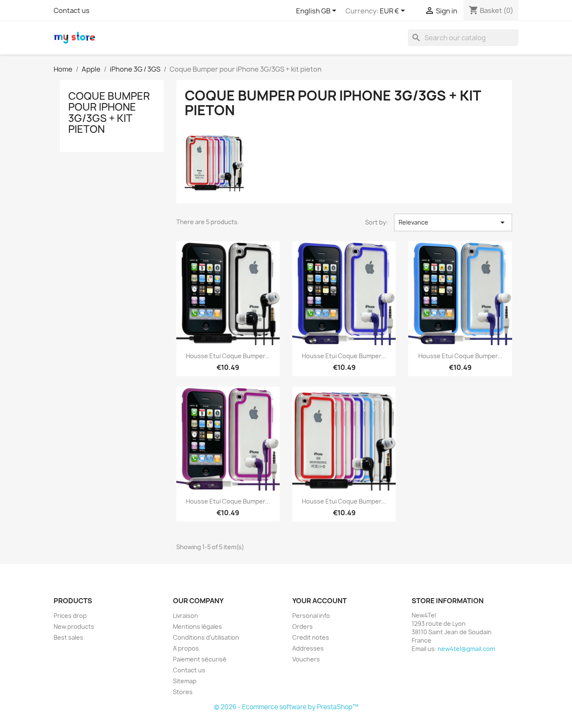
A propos (186, 648)
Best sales (68, 637)
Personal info (311, 616)
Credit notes (310, 637)
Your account (319, 600)
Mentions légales (197, 626)
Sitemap (184, 681)
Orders (302, 626)
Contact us (72, 10)
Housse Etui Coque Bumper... (228, 356)
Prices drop (70, 616)
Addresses (308, 648)
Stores (183, 692)
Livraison (185, 616)
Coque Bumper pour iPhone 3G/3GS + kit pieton (109, 112)
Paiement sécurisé (200, 659)
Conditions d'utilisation (206, 637)
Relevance (453, 222)
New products (74, 626)
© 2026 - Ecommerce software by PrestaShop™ (286, 707)
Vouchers (306, 659)
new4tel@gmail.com (466, 649)
